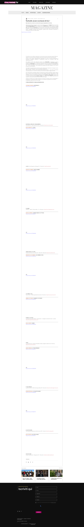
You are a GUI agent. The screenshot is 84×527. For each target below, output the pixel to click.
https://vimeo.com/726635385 (31, 368)
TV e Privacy (25, 521)
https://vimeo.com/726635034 (31, 148)
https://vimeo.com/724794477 (31, 435)
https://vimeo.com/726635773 (31, 411)
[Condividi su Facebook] (26, 462)
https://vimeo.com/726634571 (31, 214)
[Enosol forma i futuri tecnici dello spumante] (42, 473)
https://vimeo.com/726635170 (31, 349)
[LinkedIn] (19, 511)
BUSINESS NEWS (46, 12)
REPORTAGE (33, 12)
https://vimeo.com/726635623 (31, 190)
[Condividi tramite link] (30, 462)
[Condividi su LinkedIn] (28, 462)
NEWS (27, 12)
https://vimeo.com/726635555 (31, 170)
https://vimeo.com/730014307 (26, 32)
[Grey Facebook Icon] (21, 511)
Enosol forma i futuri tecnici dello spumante (41, 479)
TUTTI (22, 12)
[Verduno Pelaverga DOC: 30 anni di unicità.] (56, 473)
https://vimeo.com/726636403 (31, 324)
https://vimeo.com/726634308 (31, 256)
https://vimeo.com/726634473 (31, 275)
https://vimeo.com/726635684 (31, 392)
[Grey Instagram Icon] (17, 511)
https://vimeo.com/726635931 (31, 86)
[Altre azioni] (57, 18)
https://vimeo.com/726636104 (31, 105)
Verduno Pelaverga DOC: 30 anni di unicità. (56, 479)
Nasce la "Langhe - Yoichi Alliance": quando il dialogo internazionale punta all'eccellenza (28, 479)
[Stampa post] (32, 462)
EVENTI (39, 12)
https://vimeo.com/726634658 (31, 233)
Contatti (18, 521)
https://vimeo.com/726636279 (31, 299)
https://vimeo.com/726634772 (31, 128)
